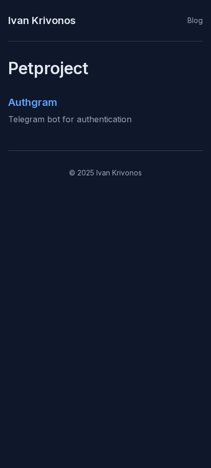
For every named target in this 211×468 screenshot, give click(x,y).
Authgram (32, 102)
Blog (195, 20)
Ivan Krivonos (42, 20)
